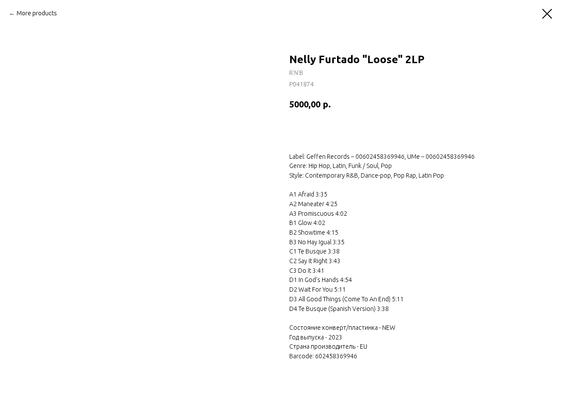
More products (37, 13)
